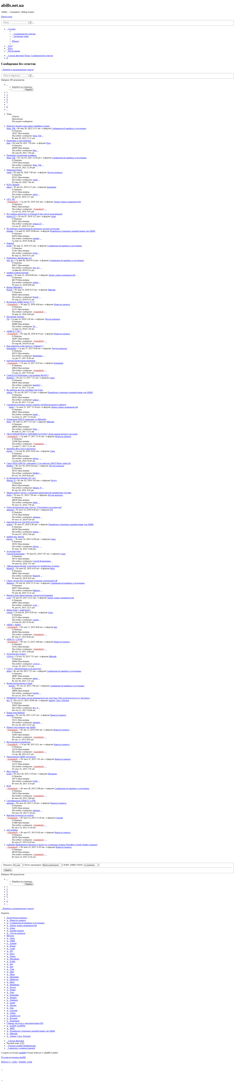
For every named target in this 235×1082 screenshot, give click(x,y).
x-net (9, 598)
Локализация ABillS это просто (21, 757)
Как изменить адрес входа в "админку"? (25, 346)
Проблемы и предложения (19, 140)
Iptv (55, 627)
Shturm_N (11, 480)
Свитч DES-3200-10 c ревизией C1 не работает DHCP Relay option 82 (39, 463)
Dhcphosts (52, 774)
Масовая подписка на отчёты (20, 815)
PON (9, 786)
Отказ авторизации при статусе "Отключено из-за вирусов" (34, 507)
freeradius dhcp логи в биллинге (21, 448)
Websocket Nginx (14, 170)
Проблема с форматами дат (19, 258)
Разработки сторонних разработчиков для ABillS (72, 231)
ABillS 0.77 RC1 (14, 331)
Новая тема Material (16, 713)
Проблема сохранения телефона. (22, 155)
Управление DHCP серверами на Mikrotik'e (26, 419)
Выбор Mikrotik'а (14, 287)
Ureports (59, 818)
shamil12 (10, 378)
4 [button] (7, 99)
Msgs (52, 568)
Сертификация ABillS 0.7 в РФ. (21, 801)
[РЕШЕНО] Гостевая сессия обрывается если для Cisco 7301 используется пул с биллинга (48, 698)
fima (8, 143)
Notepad (10, 243)
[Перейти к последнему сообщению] (43, 136)
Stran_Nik (11, 128)
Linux (52, 378)
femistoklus (11, 348)
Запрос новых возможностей (67, 202)
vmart (9, 172)
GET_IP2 (11, 199)
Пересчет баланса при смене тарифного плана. (28, 126)
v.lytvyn (10, 656)
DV (51, 510)
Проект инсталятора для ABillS (21, 727)
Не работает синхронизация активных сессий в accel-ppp (33, 228)
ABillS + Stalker (14, 625)
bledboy (10, 466)
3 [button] (7, 97)
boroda (12, 686)
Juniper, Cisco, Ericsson (59, 700)
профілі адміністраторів (17, 272)
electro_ (10, 451)
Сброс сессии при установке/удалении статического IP (32, 581)
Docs (48, 143)
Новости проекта (62, 304)
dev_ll (9, 700)
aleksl (9, 671)
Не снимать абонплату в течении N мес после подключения (34, 214)
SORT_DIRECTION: (73, 865)
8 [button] (7, 107)
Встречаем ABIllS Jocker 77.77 (21, 302)
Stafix (9, 495)
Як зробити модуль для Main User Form (25, 390)
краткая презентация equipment (21, 360)
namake (10, 231)
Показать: (8, 865)
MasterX (10, 568)
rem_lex (10, 260)
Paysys (54, 480)
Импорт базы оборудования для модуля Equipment (30, 595)
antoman (10, 510)
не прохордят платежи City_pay (21, 478)
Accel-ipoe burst (14, 551)
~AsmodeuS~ (12, 202)
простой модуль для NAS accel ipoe (23, 522)
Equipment (51, 187)
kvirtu (9, 246)
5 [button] (7, 102)
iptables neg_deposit (15, 536)
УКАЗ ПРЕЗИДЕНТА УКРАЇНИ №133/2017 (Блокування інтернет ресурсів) (42, 434)
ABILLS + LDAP (14, 639)
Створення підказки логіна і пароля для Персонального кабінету (37, 404)
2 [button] (7, 95)
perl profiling (12, 830)
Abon (53, 216)
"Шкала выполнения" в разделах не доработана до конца (33, 566)
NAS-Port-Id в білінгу (16, 654)
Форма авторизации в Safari (19, 683)
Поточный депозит (15, 316)
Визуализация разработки (18, 742)
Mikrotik (51, 290)
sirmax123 (11, 216)
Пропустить (6, 16)
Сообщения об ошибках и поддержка (69, 128)
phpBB (22, 1053)
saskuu (9, 275)
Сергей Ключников (15, 554)
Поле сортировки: (33, 865)
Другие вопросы (54, 172)
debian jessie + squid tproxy (18, 610)
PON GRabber (13, 184)
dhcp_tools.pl (12, 771)
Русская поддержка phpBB (13, 1057)
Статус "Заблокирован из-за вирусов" (24, 669)
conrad (9, 612)
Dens (9, 422)
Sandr (11, 407)
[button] (7, 84)
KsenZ (9, 290)
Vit (8, 319)
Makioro (10, 583)
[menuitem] (23, 34)
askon (9, 187)
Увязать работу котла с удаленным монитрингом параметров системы (39, 492)
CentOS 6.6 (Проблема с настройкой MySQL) (27, 375)
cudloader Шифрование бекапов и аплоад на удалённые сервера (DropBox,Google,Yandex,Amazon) (52, 845)
